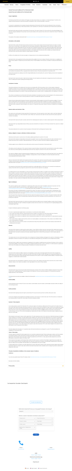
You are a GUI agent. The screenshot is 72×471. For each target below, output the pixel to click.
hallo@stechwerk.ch (51, 449)
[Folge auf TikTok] (38, 1)
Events (54, 4)
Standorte (38, 4)
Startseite (6, 4)
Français (39, 454)
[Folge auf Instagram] (36, 1)
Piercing (11, 4)
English (36, 454)
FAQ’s (58, 4)
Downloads (45, 4)
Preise (67, 1)
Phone (21, 447)
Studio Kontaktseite (36, 402)
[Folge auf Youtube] (34, 1)
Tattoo (16, 4)
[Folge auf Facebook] (33, 397)
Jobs (50, 4)
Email (51, 447)
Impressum (36, 462)
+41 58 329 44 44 (21, 449)
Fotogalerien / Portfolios (25, 4)
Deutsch (32, 454)
